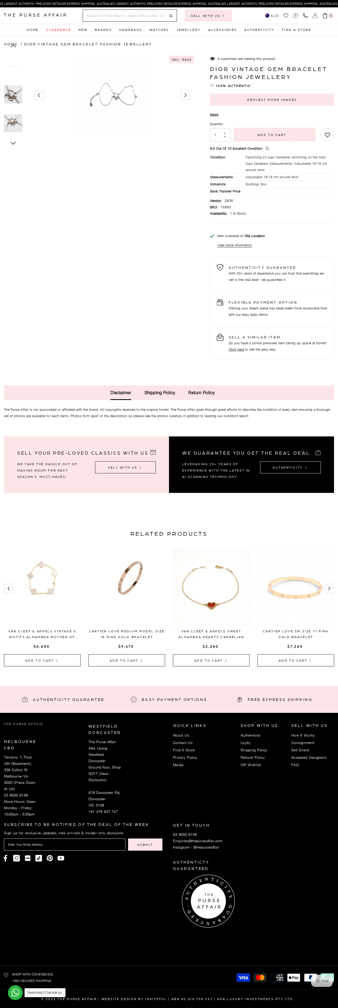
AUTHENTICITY (288, 467)
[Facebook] (5, 858)
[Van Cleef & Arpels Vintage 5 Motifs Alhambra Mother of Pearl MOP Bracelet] (42, 587)
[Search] (130, 16)
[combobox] (125, 16)
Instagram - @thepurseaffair (196, 847)
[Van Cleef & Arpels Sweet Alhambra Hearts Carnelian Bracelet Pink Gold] (211, 587)
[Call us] (306, 15)
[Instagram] (16, 858)
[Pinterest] (27, 858)
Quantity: (216, 124)
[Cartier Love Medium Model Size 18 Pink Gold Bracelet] (126, 587)
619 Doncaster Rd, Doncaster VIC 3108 (104, 799)
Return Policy (201, 392)
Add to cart (274, 134)
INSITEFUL (156, 999)
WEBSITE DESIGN (119, 999)
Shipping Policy (159, 392)
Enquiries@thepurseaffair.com (197, 841)
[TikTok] (39, 858)
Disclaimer (120, 392)
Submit (145, 844)
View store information (234, 245)
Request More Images (272, 99)
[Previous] (39, 95)
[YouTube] (61, 858)
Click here (236, 349)
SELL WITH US (206, 15)
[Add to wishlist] (327, 135)
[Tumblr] (50, 858)
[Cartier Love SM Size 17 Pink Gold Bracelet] (295, 587)
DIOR (229, 201)
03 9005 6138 (16, 795)
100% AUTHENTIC (233, 85)
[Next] (185, 95)
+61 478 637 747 (103, 811)
